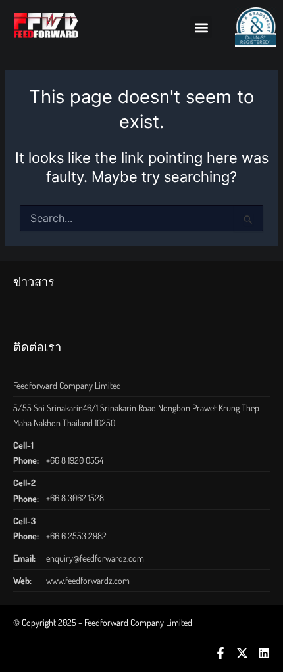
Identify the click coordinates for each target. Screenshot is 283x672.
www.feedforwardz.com (88, 580)
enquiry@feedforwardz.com (95, 558)
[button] (201, 27)
